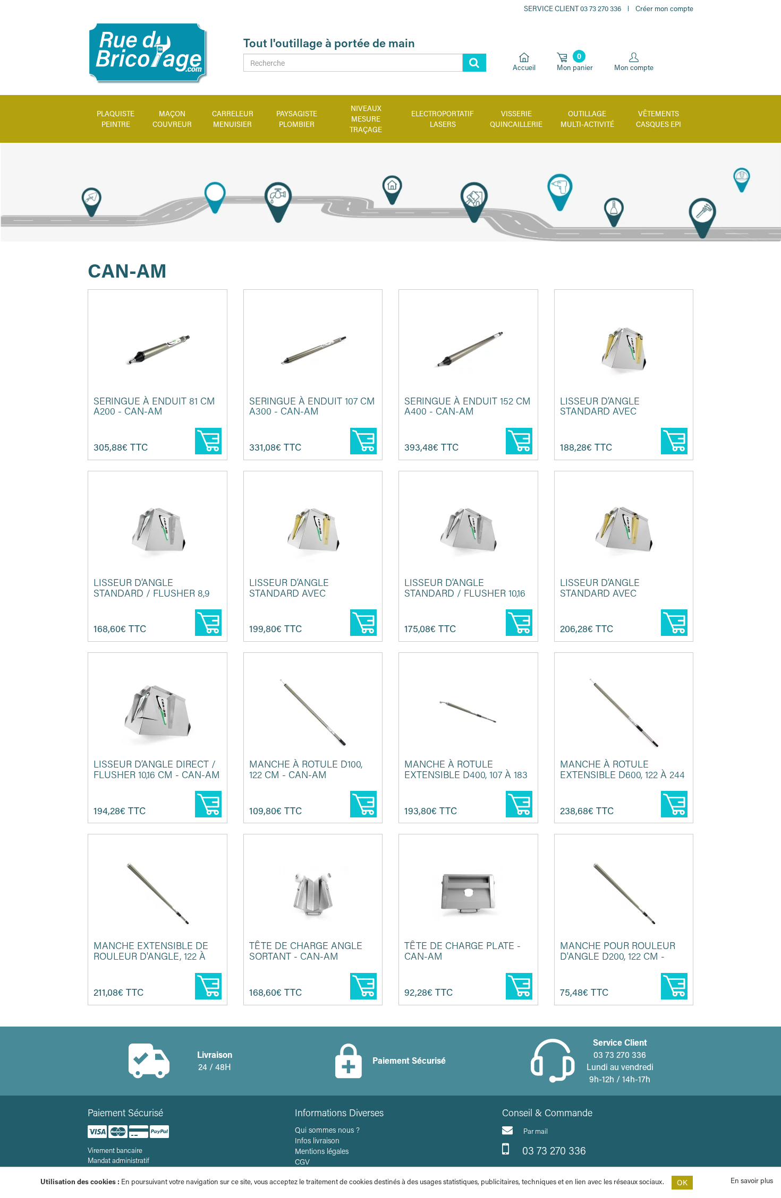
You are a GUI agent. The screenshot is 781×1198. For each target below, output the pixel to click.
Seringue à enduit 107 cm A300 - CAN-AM (312, 406)
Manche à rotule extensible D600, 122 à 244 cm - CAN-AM (622, 774)
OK (682, 1182)
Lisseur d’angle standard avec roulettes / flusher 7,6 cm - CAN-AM (619, 416)
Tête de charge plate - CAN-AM (462, 950)
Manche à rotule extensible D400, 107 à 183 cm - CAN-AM (466, 774)
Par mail (535, 1130)
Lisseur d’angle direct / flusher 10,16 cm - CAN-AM (157, 769)
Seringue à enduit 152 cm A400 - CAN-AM (467, 406)
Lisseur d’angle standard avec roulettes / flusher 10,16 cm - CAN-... (622, 598)
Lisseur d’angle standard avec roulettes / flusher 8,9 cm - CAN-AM (309, 598)
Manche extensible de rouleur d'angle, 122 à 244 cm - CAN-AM (151, 956)
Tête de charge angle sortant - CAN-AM (305, 950)
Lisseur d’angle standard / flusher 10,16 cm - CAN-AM (464, 593)
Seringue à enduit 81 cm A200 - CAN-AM (154, 406)
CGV (302, 1162)
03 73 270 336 (553, 1150)
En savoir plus (752, 1180)
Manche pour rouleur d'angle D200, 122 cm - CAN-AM (617, 956)
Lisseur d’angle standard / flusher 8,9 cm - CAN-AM (152, 593)
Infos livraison (317, 1140)
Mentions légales (322, 1151)
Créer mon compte (664, 8)
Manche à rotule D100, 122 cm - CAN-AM (305, 769)
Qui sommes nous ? (327, 1130)
